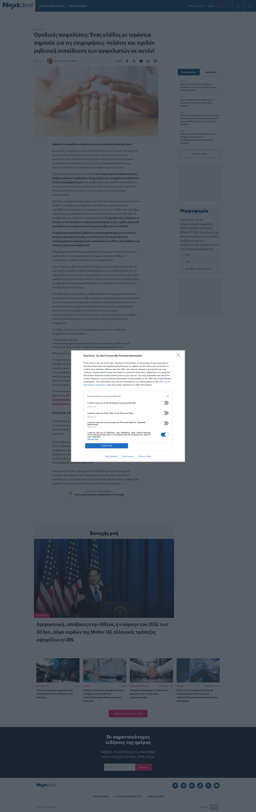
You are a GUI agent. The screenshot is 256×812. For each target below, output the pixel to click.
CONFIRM (106, 446)
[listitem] (128, 396)
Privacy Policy (144, 456)
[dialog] (128, 406)
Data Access (128, 456)
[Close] (179, 356)
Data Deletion (111, 456)
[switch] (165, 403)
